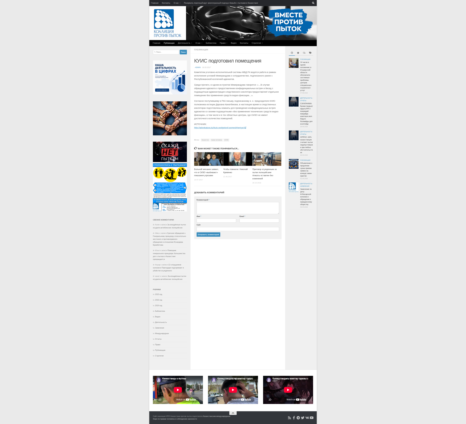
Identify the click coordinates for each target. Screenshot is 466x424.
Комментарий (203, 200)
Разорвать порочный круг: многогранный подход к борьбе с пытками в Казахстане (221, 3)
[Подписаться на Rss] (289, 418)
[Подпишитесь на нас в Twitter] (302, 418)
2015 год (158, 294)
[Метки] (310, 53)
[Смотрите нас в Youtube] (311, 418)
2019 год (158, 305)
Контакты (166, 3)
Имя (199, 216)
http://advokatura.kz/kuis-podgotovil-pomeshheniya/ (219, 127)
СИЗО (226, 140)
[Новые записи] (292, 53)
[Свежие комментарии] (304, 53)
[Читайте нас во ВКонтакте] (307, 418)
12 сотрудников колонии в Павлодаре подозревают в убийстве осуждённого (168, 268)
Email (242, 216)
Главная (154, 3)
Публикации (169, 43)
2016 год (158, 300)
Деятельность (184, 43)
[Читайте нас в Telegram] (298, 418)
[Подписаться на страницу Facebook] (294, 418)
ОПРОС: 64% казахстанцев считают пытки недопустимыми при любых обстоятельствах (306, 144)
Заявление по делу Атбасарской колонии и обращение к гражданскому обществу (306, 196)
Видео (234, 43)
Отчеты (158, 339)
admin (198, 67)
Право (223, 43)
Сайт (199, 225)
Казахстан (205, 140)
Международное (162, 333)
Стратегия (256, 43)
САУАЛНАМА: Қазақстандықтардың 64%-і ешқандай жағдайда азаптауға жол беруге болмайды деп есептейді (306, 113)
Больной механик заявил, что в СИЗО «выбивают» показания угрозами (206, 172)
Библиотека (211, 43)
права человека (216, 140)
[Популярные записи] (298, 53)
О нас (176, 3)
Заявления (159, 328)
